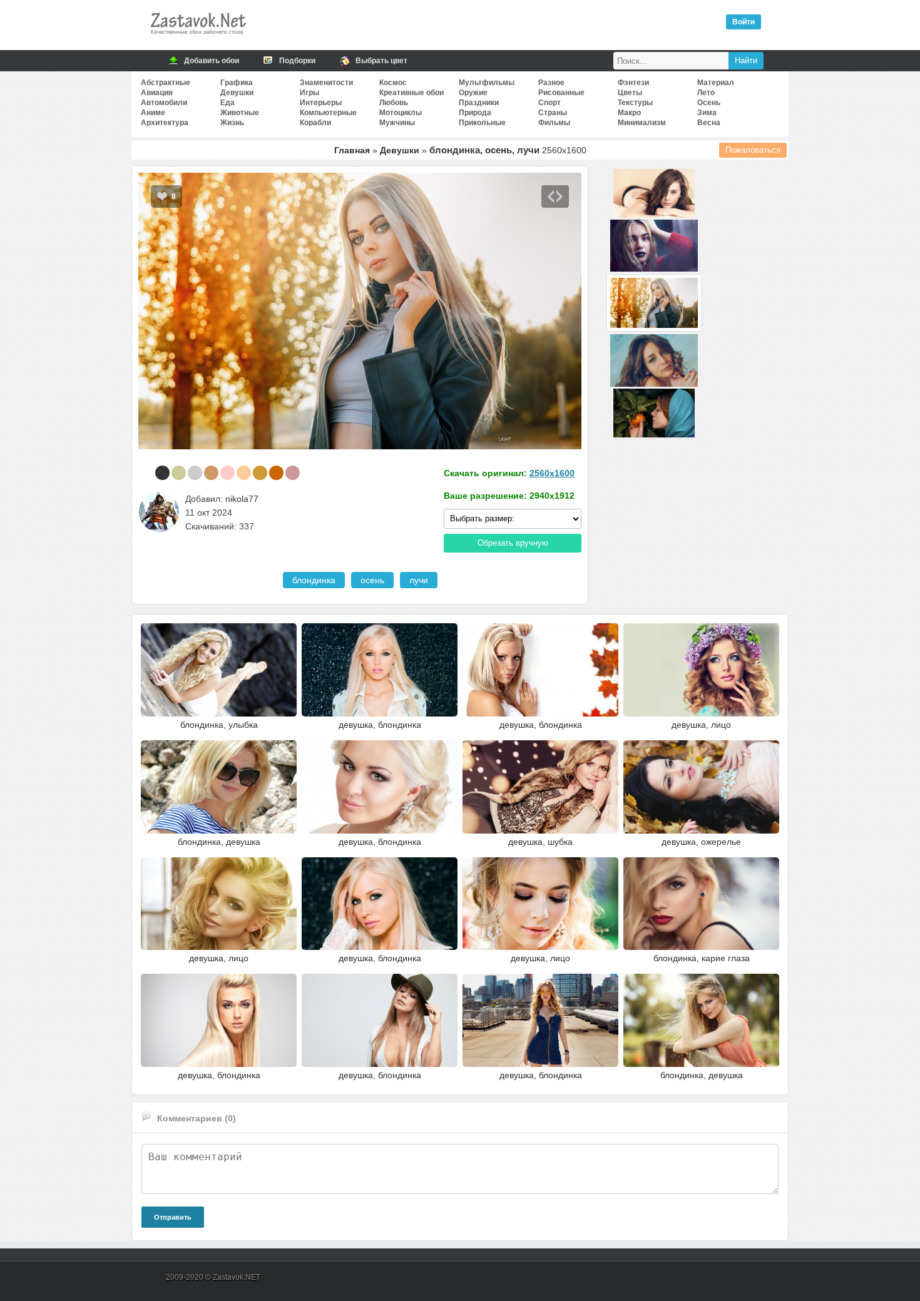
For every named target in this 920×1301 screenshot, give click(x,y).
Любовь (393, 102)
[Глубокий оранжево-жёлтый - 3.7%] (276, 473)
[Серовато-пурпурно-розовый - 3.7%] (292, 473)
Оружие (473, 92)
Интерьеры (321, 102)
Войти (743, 22)
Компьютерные (328, 112)
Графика (236, 82)
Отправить (173, 1217)
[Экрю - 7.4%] (178, 473)
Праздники (479, 102)
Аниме (153, 112)
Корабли (315, 122)
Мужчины (397, 122)
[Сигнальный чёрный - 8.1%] (162, 473)
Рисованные (561, 92)
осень (372, 580)
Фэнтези (633, 82)
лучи (418, 580)
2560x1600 (552, 473)
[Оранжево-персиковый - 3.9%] (244, 473)
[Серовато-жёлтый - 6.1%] (211, 473)
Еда (227, 102)
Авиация (157, 92)
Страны (552, 112)
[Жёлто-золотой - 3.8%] (260, 473)
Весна (708, 122)
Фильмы (554, 122)
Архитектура (164, 122)
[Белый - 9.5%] (146, 473)
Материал (715, 82)
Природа (475, 112)
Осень (708, 102)
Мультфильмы (486, 82)
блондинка (313, 580)
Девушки (236, 92)
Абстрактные (165, 82)
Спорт (549, 102)
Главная (352, 150)
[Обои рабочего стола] (197, 37)
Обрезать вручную (513, 543)
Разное (551, 82)
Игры (309, 92)
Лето (706, 92)
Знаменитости (326, 82)
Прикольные (482, 122)
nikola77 (241, 499)
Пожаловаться (752, 150)
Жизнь (232, 122)
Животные (239, 112)
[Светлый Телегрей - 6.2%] (195, 473)
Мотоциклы (400, 112)
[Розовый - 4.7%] (227, 473)
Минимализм (642, 122)
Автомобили (164, 102)
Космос (393, 82)
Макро (629, 112)
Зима (707, 112)
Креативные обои (411, 92)
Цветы (630, 92)
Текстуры (635, 102)
